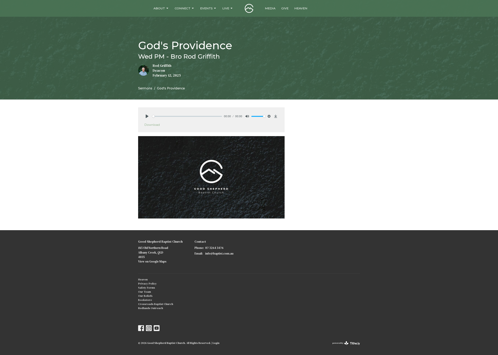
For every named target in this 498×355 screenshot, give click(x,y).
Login (216, 343)
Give (284, 8)
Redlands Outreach (150, 308)
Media (270, 8)
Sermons (145, 88)
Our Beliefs (145, 296)
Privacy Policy (147, 283)
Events (206, 8)
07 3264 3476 (214, 248)
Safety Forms (146, 288)
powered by (344, 346)
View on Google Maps (152, 261)
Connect (182, 8)
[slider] (187, 116)
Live (225, 8)
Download (152, 125)
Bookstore (145, 300)
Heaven (300, 8)
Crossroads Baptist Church (155, 304)
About (159, 8)
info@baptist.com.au (219, 253)
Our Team (144, 292)
